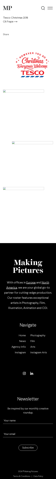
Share (6, 34)
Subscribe (28, 448)
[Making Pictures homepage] (7, 8)
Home (22, 335)
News (22, 341)
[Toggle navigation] (50, 8)
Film (32, 341)
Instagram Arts (38, 352)
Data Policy (38, 476)
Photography (37, 335)
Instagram (20, 352)
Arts (32, 347)
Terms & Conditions (21, 476)
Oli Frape (8, 21)
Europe (31, 282)
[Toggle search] (43, 8)
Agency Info (18, 347)
